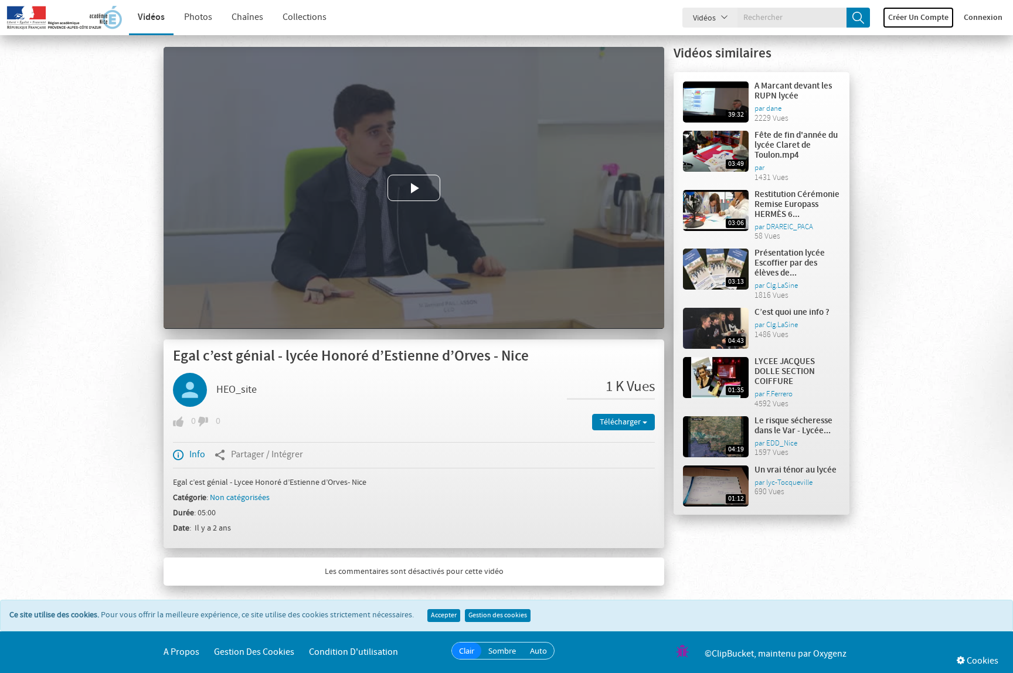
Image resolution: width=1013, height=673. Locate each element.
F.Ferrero (779, 394)
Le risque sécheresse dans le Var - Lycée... (793, 426)
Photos (198, 17)
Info (197, 454)
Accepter (444, 615)
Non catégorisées (240, 497)
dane (773, 108)
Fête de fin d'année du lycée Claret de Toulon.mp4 (796, 145)
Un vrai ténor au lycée (795, 470)
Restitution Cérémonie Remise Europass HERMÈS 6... (796, 204)
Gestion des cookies (497, 615)
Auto (538, 650)
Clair (466, 650)
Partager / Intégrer (267, 454)
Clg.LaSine (782, 285)
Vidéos (151, 17)
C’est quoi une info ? (792, 312)
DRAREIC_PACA (789, 227)
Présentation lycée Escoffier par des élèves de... (789, 263)
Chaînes (247, 17)
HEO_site (236, 390)
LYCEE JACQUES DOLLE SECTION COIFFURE (784, 372)
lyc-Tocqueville (789, 482)
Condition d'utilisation (353, 652)
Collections (305, 17)
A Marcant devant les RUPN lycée (793, 91)
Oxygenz (830, 654)
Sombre (502, 650)
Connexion (983, 17)
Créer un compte (918, 17)
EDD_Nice (781, 443)
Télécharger (621, 422)
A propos (181, 652)
